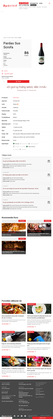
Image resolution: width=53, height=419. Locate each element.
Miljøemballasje (31, 146)
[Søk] (49, 3)
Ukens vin (26, 6)
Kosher (24, 146)
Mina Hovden (5, 392)
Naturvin (17, 149)
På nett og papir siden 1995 (25, 384)
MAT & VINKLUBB (24, 5)
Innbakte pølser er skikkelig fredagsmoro (13, 368)
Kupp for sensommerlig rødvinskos (11, 343)
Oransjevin (24, 149)
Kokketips (26, 8)
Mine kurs (21, 8)
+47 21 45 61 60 (25, 402)
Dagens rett (21, 6)
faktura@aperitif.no (40, 394)
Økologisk (17, 143)
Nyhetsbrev (39, 6)
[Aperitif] (10, 6)
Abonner (33, 5)
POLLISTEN (24, 3)
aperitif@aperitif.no (23, 401)
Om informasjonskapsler (7, 401)
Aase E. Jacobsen (6, 384)
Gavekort (34, 6)
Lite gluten (17, 146)
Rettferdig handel (34, 143)
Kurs (40, 3)
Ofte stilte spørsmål (23, 405)
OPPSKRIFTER (34, 3)
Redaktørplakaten (6, 398)
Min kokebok (44, 6)
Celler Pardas (16, 97)
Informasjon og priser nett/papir (26, 388)
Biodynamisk (25, 143)
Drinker (30, 6)
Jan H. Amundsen (6, 388)
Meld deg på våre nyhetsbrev (25, 409)
